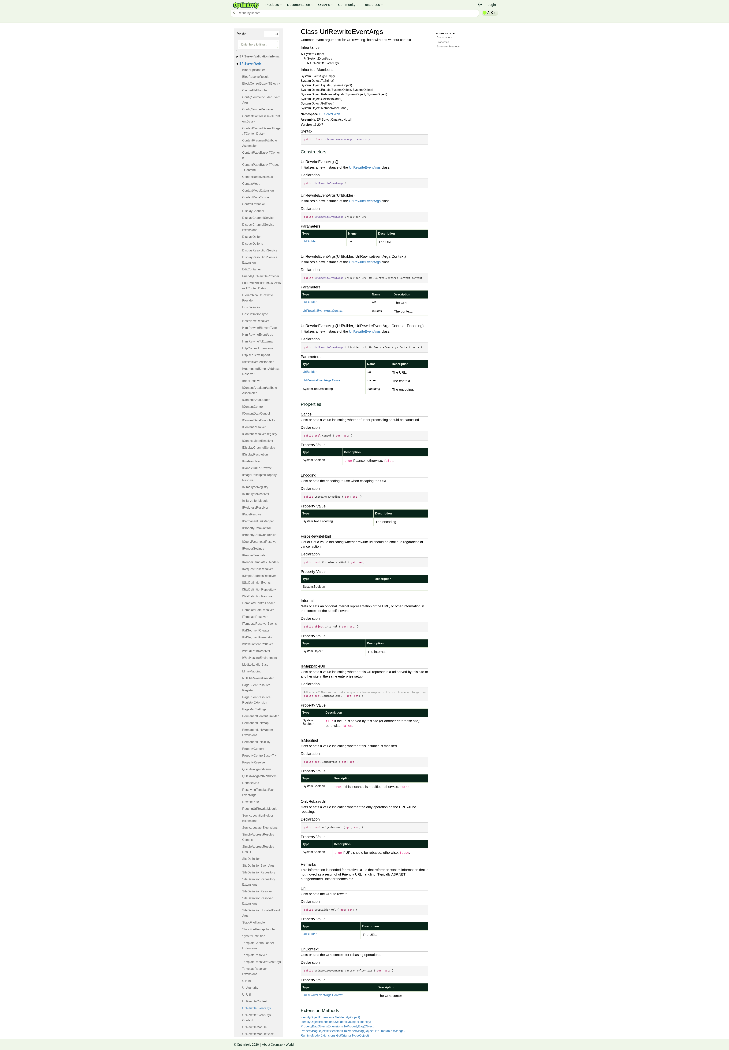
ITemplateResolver (254, 616)
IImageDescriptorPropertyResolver (259, 477)
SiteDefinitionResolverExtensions (257, 901)
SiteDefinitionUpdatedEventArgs (261, 913)
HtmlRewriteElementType (259, 327)
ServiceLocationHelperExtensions (257, 818)
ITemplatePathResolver (258, 610)
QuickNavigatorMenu (256, 769)
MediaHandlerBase (255, 664)
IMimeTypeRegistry (255, 487)
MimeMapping (251, 671)
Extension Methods (448, 46)
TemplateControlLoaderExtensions (258, 945)
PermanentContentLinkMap (260, 716)
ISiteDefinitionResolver (257, 596)
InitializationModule (255, 500)
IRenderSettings (253, 548)
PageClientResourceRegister (256, 687)
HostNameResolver (255, 321)
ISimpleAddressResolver (259, 575)
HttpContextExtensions (257, 348)
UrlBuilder (309, 241)
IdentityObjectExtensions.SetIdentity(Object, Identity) (336, 1021)
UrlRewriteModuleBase (258, 1034)
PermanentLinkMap (255, 723)
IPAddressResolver (255, 507)
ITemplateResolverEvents (259, 623)
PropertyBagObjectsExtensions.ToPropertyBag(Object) (337, 1026)
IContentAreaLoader (256, 399)
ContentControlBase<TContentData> (261, 119)
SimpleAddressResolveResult (258, 849)
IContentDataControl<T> (258, 420)
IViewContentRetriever (257, 644)
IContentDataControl (256, 413)
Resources (373, 5)
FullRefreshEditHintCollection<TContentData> (261, 285)
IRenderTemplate (253, 555)
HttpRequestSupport (256, 355)
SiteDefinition (251, 858)
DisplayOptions (252, 243)
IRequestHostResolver (257, 569)
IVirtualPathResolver (256, 651)
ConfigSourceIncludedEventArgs (261, 100)
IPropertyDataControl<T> (259, 534)
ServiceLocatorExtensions (260, 827)
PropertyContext (253, 748)
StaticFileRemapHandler (259, 929)
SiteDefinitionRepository (258, 872)
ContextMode (251, 183)
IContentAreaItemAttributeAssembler (259, 390)
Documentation (300, 5)
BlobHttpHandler (253, 69)
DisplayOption (251, 236)
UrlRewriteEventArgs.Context (256, 1017)
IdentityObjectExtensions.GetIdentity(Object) (330, 1017)
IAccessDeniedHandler (258, 362)
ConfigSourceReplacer (257, 109)
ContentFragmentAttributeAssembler (259, 143)
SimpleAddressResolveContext (258, 837)
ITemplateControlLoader (258, 603)
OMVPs (326, 5)
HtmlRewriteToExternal (257, 341)
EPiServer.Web (250, 63)
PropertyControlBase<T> (259, 755)
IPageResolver (252, 514)
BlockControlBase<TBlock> (261, 83)
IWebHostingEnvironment (259, 657)
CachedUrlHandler (255, 90)
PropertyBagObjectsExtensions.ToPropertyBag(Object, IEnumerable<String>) (353, 1031)
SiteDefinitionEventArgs (258, 865)
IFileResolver (251, 461)
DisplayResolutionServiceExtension (259, 260)
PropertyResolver (254, 762)
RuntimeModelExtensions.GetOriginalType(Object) (335, 1035)
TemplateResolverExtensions (254, 971)
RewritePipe (250, 801)
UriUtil (246, 994)
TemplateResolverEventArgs (261, 962)
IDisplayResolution (255, 454)
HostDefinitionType (255, 314)
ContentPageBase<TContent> (261, 155)
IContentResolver (254, 427)
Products (273, 5)
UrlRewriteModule (254, 1027)
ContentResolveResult (257, 176)
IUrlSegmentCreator (255, 630)
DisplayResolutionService (259, 250)
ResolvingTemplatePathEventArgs (258, 792)
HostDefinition (251, 307)
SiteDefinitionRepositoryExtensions (258, 882)
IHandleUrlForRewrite (257, 468)
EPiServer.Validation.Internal (259, 56)
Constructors (444, 37)
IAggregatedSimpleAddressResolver (260, 371)
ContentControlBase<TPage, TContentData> (261, 131)
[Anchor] (298, 152)
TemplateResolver (254, 955)
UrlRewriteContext (254, 1001)
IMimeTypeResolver (255, 494)
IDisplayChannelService (258, 447)
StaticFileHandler (254, 922)
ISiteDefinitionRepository (259, 589)
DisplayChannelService (258, 217)
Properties (443, 41)
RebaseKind (250, 783)
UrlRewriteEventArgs (256, 1008)
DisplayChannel (253, 211)
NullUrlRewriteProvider (258, 678)
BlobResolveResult (255, 76)
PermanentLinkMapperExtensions (257, 732)
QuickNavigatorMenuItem (259, 776)
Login (492, 5)
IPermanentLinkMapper (258, 521)
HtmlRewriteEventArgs (257, 334)
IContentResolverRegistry (259, 434)
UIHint (246, 980)
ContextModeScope (255, 197)
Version (242, 33)
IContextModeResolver (257, 440)
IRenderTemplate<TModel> (260, 562)
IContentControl (253, 406)
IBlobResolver (251, 380)
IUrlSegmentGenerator (257, 637)
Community (348, 5)
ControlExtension (254, 204)
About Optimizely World (278, 1044)
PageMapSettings (254, 709)
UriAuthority (250, 987)
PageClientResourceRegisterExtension (256, 700)
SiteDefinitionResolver (257, 891)
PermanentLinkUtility (256, 742)
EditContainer (251, 269)
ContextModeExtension (258, 190)
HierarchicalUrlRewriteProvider (257, 298)
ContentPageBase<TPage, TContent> (260, 167)
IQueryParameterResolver (259, 541)
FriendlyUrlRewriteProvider (260, 276)
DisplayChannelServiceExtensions (258, 227)
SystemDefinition (253, 936)
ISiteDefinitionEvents (256, 582)
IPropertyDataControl (256, 528)
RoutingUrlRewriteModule (259, 808)
